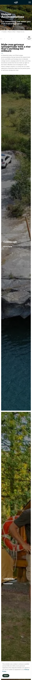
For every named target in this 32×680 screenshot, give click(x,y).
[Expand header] (29, 2)
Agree (6, 675)
